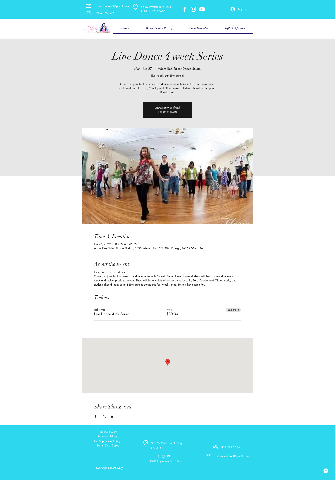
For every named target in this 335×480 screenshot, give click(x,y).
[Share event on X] (104, 416)
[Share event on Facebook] (95, 416)
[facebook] (184, 9)
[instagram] (193, 9)
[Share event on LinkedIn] (112, 416)
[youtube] (202, 9)
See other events (167, 112)
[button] (159, 28)
